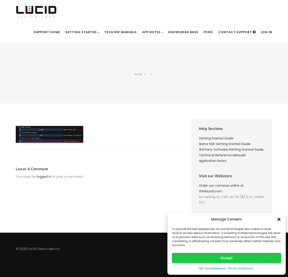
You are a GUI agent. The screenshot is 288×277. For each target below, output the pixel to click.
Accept (226, 258)
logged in (44, 176)
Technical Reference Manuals (222, 155)
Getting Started (81, 32)
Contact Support (235, 32)
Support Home (47, 32)
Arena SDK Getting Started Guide (224, 144)
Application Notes (212, 161)
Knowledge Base (183, 32)
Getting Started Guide (216, 138)
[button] (279, 219)
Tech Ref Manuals (120, 32)
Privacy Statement (240, 268)
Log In (266, 32)
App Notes (152, 32)
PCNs (208, 32)
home (138, 74)
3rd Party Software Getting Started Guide (231, 149)
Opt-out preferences (212, 268)
